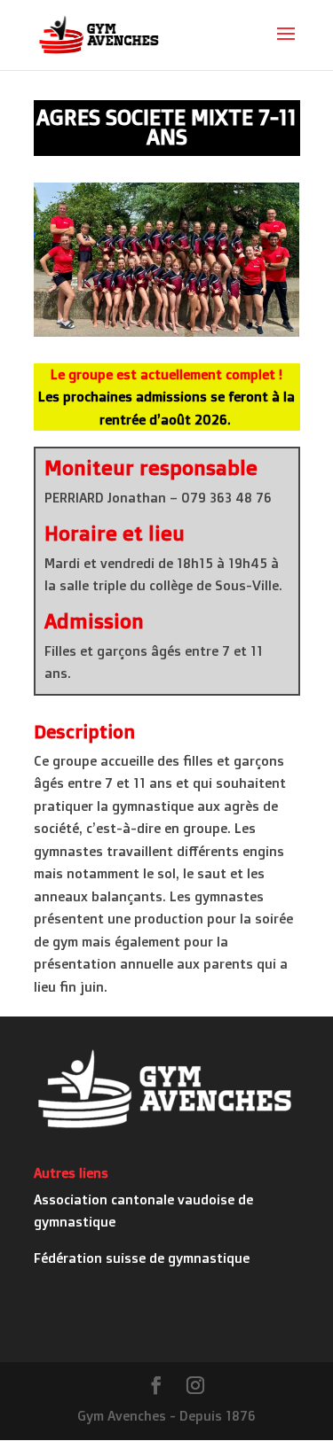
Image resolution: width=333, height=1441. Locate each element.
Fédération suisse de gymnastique (142, 1258)
